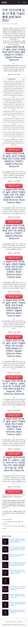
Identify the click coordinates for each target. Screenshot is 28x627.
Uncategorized (8, 519)
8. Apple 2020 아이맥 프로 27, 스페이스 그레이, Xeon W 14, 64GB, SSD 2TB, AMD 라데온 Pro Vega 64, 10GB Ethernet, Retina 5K (13, 128)
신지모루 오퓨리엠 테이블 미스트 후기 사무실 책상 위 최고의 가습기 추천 (17, 596)
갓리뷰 (4, 2)
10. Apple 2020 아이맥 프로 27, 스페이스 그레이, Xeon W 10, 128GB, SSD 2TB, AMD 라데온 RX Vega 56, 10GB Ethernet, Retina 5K (13, 142)
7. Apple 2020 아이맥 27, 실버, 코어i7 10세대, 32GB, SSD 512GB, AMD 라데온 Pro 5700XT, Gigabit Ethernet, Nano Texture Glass (13, 121)
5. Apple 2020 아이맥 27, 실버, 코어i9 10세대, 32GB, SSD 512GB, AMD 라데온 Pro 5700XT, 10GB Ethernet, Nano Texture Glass (13, 107)
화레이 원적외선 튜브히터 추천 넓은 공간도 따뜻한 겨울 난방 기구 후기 (17, 611)
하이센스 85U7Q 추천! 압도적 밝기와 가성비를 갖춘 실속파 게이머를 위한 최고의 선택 (17, 564)
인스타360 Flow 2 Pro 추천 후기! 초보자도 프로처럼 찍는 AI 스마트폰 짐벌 (17, 588)
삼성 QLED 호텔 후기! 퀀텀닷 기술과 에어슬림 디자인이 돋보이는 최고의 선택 (17, 540)
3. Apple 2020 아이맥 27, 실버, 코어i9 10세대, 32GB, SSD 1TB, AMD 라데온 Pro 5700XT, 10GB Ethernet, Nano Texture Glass (13, 94)
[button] (19, 2)
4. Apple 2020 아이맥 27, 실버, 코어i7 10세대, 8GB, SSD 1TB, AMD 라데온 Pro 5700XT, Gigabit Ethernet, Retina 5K (13, 100)
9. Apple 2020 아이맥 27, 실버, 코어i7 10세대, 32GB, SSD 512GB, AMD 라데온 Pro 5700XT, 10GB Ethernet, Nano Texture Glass (13, 135)
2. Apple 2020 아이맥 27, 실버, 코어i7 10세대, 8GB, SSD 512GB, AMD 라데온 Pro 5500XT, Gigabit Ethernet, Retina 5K (13, 88)
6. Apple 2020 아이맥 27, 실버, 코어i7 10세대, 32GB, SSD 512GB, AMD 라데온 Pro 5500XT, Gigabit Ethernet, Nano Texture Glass (13, 114)
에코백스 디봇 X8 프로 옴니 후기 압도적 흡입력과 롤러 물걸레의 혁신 (17, 603)
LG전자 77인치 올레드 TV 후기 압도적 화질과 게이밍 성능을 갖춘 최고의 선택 (17, 571)
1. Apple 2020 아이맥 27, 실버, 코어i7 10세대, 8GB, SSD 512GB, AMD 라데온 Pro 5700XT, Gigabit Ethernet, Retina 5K (13, 83)
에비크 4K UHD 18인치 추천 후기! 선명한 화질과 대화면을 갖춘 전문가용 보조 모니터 (17, 548)
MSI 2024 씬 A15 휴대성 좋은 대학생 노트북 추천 (17, 555)
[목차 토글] (22, 79)
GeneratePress (21, 624)
